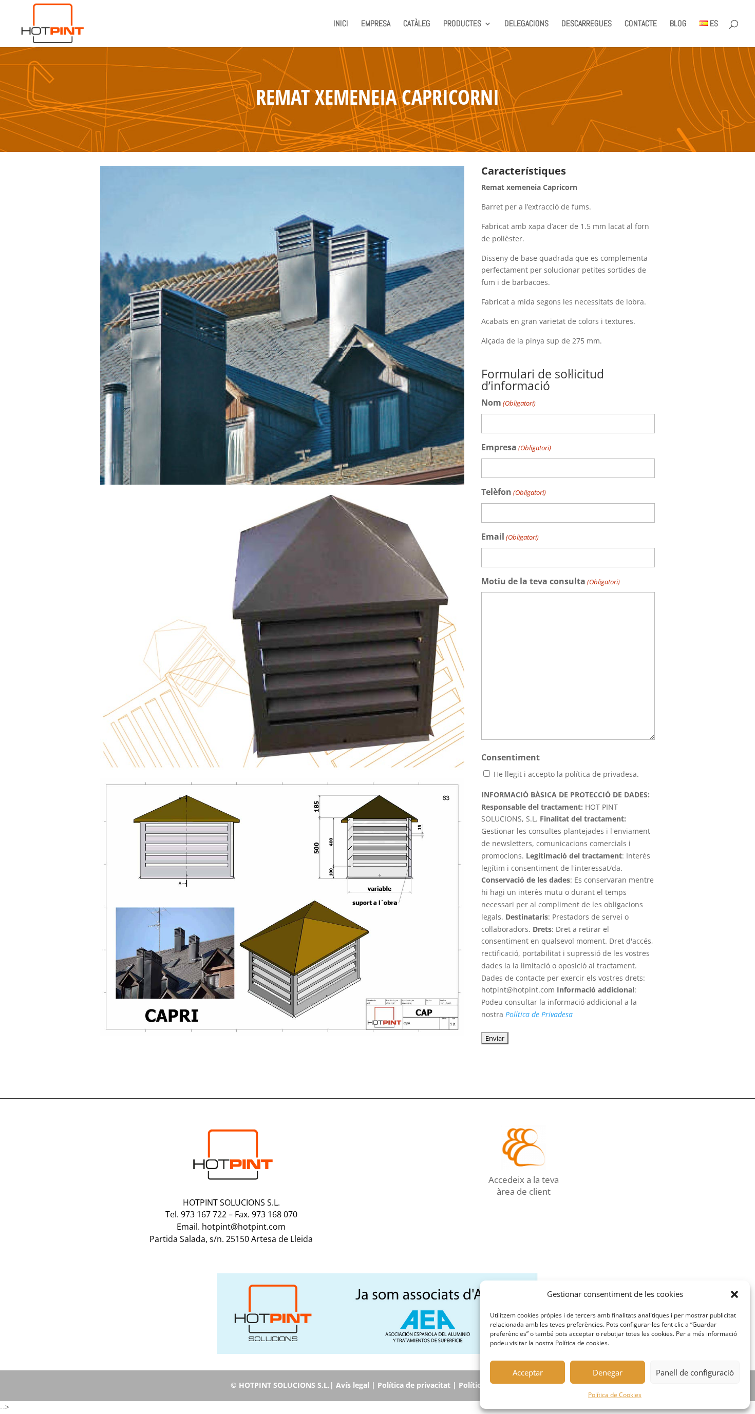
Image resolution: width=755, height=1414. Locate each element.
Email (510, 536)
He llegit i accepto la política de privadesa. (566, 774)
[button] (734, 1294)
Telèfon (513, 492)
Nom (508, 402)
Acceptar (528, 1372)
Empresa (516, 447)
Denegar (607, 1372)
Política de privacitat (414, 1385)
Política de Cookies (614, 1394)
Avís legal (352, 1385)
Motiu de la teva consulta (550, 581)
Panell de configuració (695, 1372)
